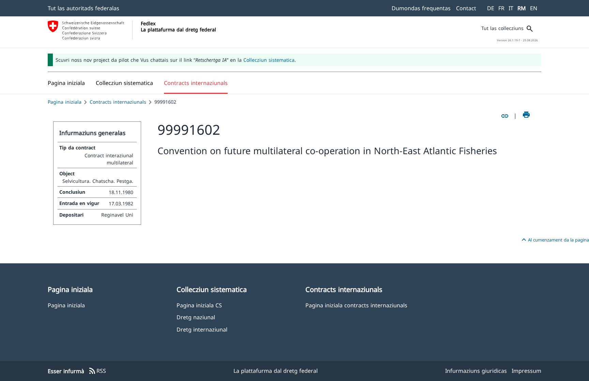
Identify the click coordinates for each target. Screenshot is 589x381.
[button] (124, 83)
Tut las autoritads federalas (83, 8)
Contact (466, 8)
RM (521, 8)
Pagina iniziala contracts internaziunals (356, 305)
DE (490, 8)
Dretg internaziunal (202, 329)
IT (511, 8)
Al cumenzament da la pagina (554, 240)
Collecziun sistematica (268, 60)
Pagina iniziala (64, 102)
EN (533, 8)
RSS (97, 371)
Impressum (526, 371)
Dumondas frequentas (421, 8)
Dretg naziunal (196, 317)
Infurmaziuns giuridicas (476, 371)
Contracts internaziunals (118, 102)
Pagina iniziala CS (199, 305)
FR (501, 8)
